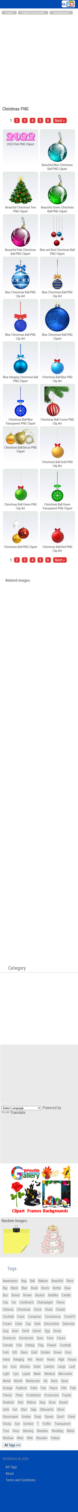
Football (65, 1345)
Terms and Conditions (20, 1480)
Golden (45, 1352)
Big (5, 1288)
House (72, 1359)
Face (50, 1338)
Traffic (46, 1424)
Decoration (51, 1324)
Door (15, 1331)
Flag (41, 1345)
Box (5, 1295)
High (61, 1359)
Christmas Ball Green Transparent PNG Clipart (57, 506)
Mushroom (33, 1381)
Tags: (10, 1268)
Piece (53, 1388)
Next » (60, 120)
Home (9, 12)
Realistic (8, 1402)
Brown (27, 1295)
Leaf (72, 1367)
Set (15, 1409)
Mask (37, 1374)
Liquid (26, 1374)
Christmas (23, 1309)
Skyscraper (10, 1417)
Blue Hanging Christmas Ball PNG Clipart (20, 379)
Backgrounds (61, 12)
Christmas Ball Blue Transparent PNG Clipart (21, 421)
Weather (42, 1431)
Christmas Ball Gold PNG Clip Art (57, 464)
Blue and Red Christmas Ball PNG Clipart (57, 252)
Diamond (68, 1324)
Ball (32, 1281)
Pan (43, 1388)
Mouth (18, 1381)
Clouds (60, 1309)
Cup (28, 1324)
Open (64, 1381)
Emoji (57, 1331)
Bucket (40, 1295)
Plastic (7, 1395)
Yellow (55, 1438)
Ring (42, 1402)
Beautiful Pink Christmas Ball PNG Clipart (20, 252)
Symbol (28, 1424)
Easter (36, 1331)
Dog (5, 1331)
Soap (37, 1417)
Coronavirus (53, 1317)
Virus (16, 1431)
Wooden (41, 1438)
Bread (15, 1295)
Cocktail (8, 1317)
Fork (6, 1352)
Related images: (18, 580)
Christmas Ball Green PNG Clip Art (20, 506)
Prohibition (33, 1395)
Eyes (40, 1338)
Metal (6, 1381)
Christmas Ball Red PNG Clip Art (57, 549)
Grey (68, 1352)
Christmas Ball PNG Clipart (20, 547)
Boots (45, 1288)
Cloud (48, 1309)
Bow (67, 1288)
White (70, 1431)
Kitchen (25, 1367)
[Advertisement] (39, 58)
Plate (19, 1395)
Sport (60, 1417)
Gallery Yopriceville (33, 12)
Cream (7, 1324)
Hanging (18, 1359)
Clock (37, 1309)
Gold (34, 1352)
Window (8, 1438)
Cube (18, 1324)
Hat (30, 1359)
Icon (13, 1367)
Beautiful (57, 1281)
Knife (37, 1367)
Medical (49, 1374)
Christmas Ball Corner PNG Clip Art (57, 421)
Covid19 (69, 1317)
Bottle (57, 1288)
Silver (61, 1409)
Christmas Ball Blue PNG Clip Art (57, 379)
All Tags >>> (12, 1445)
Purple (66, 1395)
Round (63, 1402)
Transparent (62, 1424)
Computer (34, 1317)
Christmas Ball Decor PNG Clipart (20, 449)
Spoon (49, 1417)
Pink (73, 1388)
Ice (5, 1367)
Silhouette (47, 1409)
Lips (16, 1374)
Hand (6, 1359)
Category (15, 968)
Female (8, 1345)
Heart (39, 1359)
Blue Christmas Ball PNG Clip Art (20, 294)
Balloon (43, 1281)
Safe (6, 1409)
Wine (20, 1438)
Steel (71, 1417)
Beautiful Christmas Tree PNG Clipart (20, 209)
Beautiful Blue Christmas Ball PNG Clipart (57, 167)
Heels (51, 1359)
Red (20, 1402)
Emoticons (26, 1338)
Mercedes (65, 1374)
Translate (17, 1112)
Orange (7, 1388)
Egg (47, 1331)
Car (13, 1302)
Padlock (21, 1388)
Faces (61, 1338)
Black (14, 1288)
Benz (70, 1281)
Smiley (26, 1417)
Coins (20, 1317)
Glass (24, 1352)
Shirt (24, 1409)
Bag (23, 1281)
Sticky (7, 1424)
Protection (51, 1395)
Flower (51, 1345)
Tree (6, 1431)
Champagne (45, 1302)
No (45, 1381)
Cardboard (27, 1302)
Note (54, 1381)
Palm (33, 1388)
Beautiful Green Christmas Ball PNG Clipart (57, 209)
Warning (28, 1431)
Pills (64, 1388)
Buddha (53, 1295)
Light (6, 1374)
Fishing (29, 1345)
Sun (17, 1424)
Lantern (49, 1367)
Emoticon (9, 1338)
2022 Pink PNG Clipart (20, 144)
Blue (24, 1288)
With (30, 1438)
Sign (33, 1409)
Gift (14, 1352)
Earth (25, 1331)
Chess (60, 1302)
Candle (66, 1295)
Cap (5, 1302)
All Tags (11, 1467)
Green (58, 1352)
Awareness (10, 1281)
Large (61, 1367)
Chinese (8, 1309)
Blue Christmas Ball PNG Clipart (57, 337)
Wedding (57, 1431)
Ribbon (31, 1402)
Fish (19, 1345)
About (10, 1474)
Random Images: (15, 1220)
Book (34, 1288)
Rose (52, 1402)
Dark (37, 1324)
